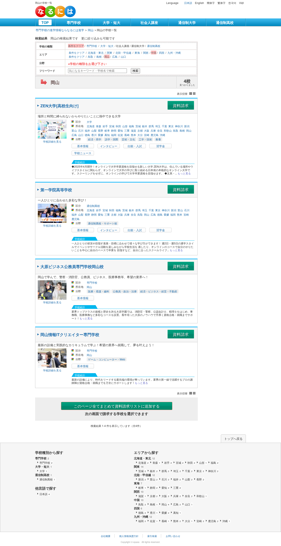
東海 (137, 52)
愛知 (120, 130)
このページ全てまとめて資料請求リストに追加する (117, 406)
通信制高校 (225, 22)
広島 (114, 56)
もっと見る (184, 173)
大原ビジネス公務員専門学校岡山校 (72, 266)
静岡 (113, 130)
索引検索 (152, 536)
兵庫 (153, 130)
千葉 (164, 126)
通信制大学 (187, 22)
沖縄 (162, 135)
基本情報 (82, 146)
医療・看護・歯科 (98, 291)
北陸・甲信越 (123, 52)
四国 (161, 52)
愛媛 (100, 135)
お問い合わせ (173, 536)
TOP (45, 22)
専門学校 (74, 22)
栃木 (144, 126)
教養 (158, 139)
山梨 (94, 130)
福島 (131, 126)
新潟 (186, 126)
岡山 (91, 30)
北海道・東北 (96, 52)
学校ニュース (82, 153)
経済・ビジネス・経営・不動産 (158, 291)
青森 (98, 126)
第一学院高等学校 (56, 190)
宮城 (111, 126)
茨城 (138, 126)
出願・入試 (135, 146)
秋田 (118, 126)
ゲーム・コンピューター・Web (106, 359)
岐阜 (107, 130)
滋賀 (133, 130)
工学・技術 (145, 139)
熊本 (133, 135)
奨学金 (160, 146)
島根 (99, 56)
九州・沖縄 (174, 52)
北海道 (91, 126)
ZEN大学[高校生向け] (59, 106)
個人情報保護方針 (129, 536)
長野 (100, 130)
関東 (109, 52)
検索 (135, 70)
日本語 (188, 3)
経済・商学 (94, 139)
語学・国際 (111, 139)
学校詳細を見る (52, 141)
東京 (171, 126)
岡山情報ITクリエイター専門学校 (69, 334)
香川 (94, 135)
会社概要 (105, 536)
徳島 (87, 135)
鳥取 (90, 56)
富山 (74, 130)
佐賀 (120, 135)
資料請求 (181, 105)
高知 (107, 135)
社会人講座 (149, 22)
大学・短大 (111, 22)
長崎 (127, 135)
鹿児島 (155, 135)
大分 (140, 135)
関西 (145, 52)
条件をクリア (77, 52)
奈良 (159, 130)
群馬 (151, 126)
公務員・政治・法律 (125, 291)
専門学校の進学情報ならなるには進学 (60, 30)
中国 (138, 500)
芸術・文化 (128, 139)
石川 (80, 130)
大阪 (146, 130)
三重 (127, 130)
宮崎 (146, 135)
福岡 (113, 135)
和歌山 (168, 130)
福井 (87, 130)
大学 (89, 122)
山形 (125, 126)
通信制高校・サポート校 (102, 223)
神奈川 (179, 126)
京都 (140, 130)
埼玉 (157, 126)
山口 (123, 56)
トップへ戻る (233, 438)
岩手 (105, 126)
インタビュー (108, 146)
